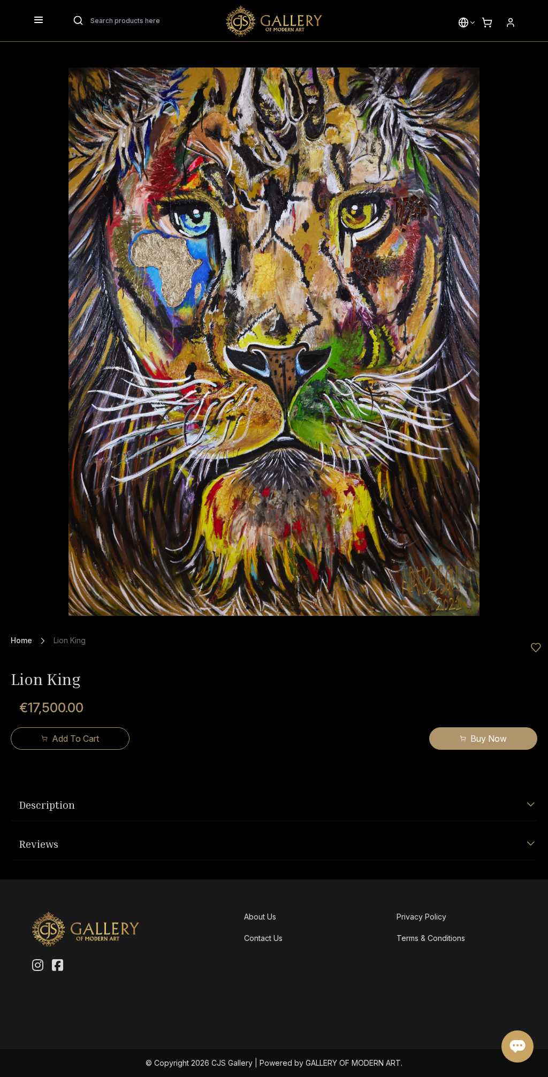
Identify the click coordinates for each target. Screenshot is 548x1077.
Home (21, 640)
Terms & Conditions (431, 938)
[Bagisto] (274, 20)
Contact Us (263, 938)
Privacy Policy (421, 916)
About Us (260, 916)
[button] (463, 22)
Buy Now (488, 738)
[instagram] (37, 965)
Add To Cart (75, 738)
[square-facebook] (57, 965)
